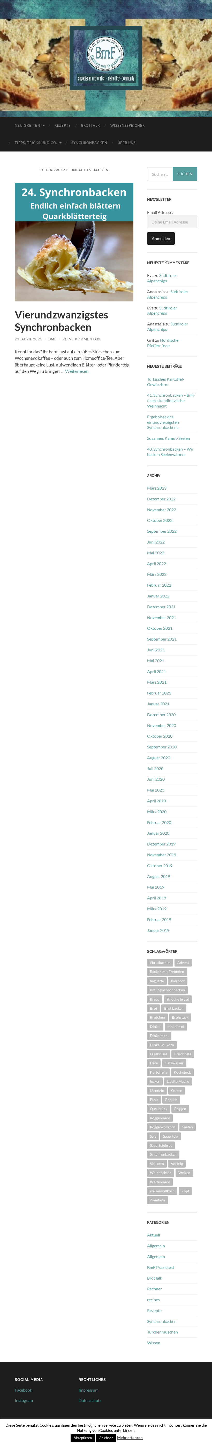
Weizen (184, 1172)
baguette (157, 981)
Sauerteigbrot (161, 1145)
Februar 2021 (159, 692)
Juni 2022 (156, 541)
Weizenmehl (160, 1182)
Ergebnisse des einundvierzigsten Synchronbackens (163, 422)
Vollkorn (157, 1163)
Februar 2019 (159, 919)
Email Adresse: (160, 212)
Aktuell (153, 1234)
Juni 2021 (156, 649)
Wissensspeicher (127, 125)
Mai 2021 (155, 660)
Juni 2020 (156, 779)
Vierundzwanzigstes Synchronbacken (61, 320)
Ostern (176, 1090)
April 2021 (156, 671)
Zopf (185, 1191)
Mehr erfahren (130, 1437)
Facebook (23, 1389)
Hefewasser (174, 1063)
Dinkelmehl (159, 1035)
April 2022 (156, 563)
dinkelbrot (176, 1026)
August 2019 (158, 876)
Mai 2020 (155, 789)
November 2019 (161, 854)
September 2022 (162, 531)
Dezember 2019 (161, 843)
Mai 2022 (155, 552)
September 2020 (162, 746)
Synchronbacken (89, 143)
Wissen (153, 1342)
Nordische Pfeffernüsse (162, 343)
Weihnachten (160, 1172)
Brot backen (174, 1008)
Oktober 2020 (159, 735)
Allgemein (156, 1245)
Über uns (127, 143)
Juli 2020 (155, 768)
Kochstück (182, 1072)
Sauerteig (170, 1136)
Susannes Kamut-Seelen (168, 438)
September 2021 (162, 638)
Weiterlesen (76, 371)
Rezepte (63, 125)
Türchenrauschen (162, 1331)
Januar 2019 (158, 930)
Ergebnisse (158, 1054)
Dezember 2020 (161, 714)
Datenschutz (90, 1400)
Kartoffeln (158, 1072)
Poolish (171, 1099)
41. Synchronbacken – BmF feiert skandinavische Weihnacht (171, 400)
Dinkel (155, 1026)
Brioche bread (177, 999)
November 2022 (161, 509)
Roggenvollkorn (162, 1127)
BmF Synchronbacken (167, 990)
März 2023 (156, 487)
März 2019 (156, 908)
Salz (153, 1136)
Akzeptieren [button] (83, 1438)
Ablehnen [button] (106, 1438)
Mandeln (157, 1090)
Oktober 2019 (159, 865)
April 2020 (156, 800)
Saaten (187, 1127)
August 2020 (158, 757)
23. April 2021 (28, 339)
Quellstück (158, 1108)
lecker (155, 1081)
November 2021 (161, 617)
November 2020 (161, 725)
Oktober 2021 (159, 628)
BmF (52, 339)
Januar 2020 (158, 833)
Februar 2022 (159, 584)
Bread (155, 999)
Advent (183, 962)
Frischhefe (182, 1054)
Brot (153, 1008)
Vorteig (177, 1163)
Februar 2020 (159, 822)
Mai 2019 (155, 886)
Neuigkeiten (27, 125)
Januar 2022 (158, 595)
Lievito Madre (178, 1081)
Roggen (180, 1108)
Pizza (154, 1099)
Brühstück (180, 1017)
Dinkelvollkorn (162, 1045)
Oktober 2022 (159, 520)
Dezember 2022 (161, 498)
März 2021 (156, 682)
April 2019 (156, 897)
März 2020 (156, 811)
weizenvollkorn (162, 1191)
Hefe (154, 1063)
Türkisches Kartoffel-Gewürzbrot (165, 382)
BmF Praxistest (160, 1267)
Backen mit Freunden (167, 971)
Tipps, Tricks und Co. (36, 143)
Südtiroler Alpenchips (162, 278)
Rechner (154, 1288)
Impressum (89, 1389)
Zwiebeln (157, 1200)
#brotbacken (160, 962)
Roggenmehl (160, 1118)
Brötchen (157, 1017)
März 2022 (156, 574)
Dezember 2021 (161, 606)
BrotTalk (90, 125)
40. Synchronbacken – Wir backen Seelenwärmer (170, 451)
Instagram (24, 1400)
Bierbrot (178, 981)
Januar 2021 (158, 703)
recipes (153, 1299)
